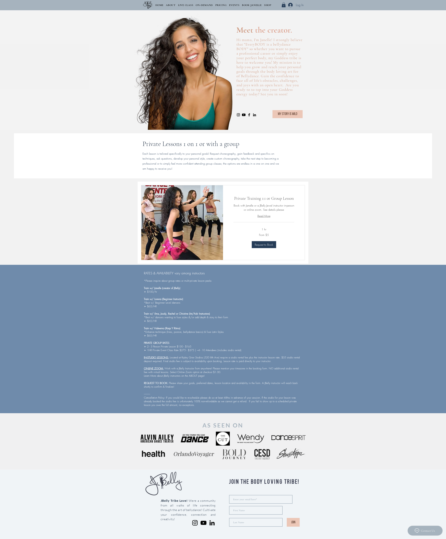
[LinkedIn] (254, 115)
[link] (263, 198)
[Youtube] (244, 115)
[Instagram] (238, 115)
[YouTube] (203, 522)
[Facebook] (249, 115)
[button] (170, 5)
